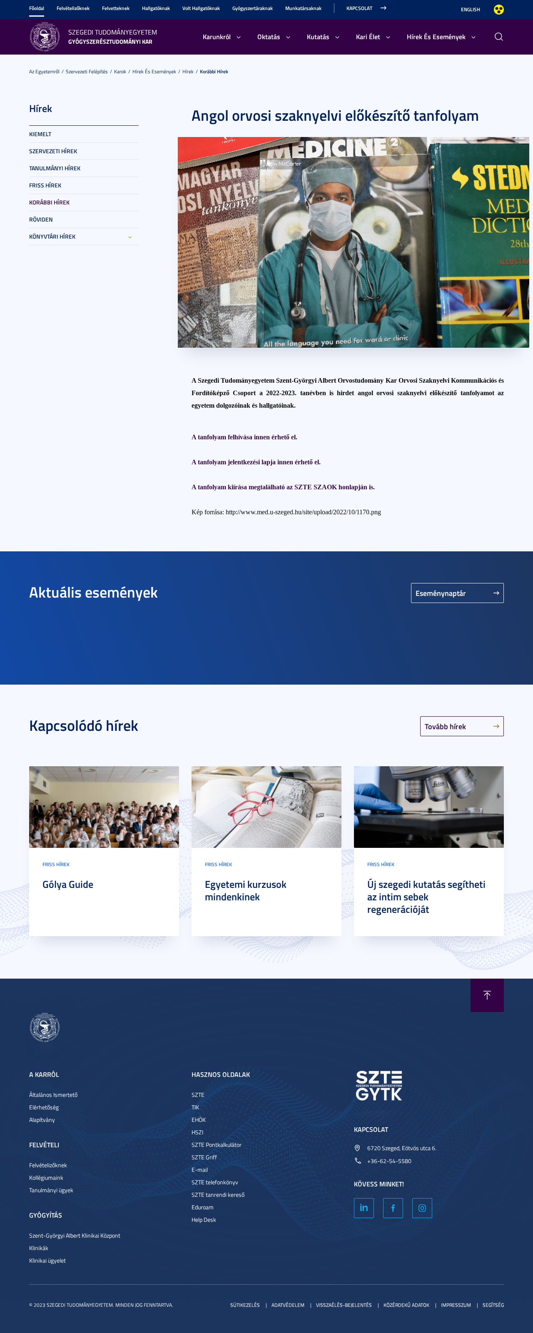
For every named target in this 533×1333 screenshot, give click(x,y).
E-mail (200, 1170)
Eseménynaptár (441, 593)
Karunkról (217, 36)
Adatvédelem (287, 1304)
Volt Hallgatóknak (201, 8)
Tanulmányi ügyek (51, 1190)
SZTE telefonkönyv (215, 1182)
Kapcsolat (359, 8)
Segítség (493, 1304)
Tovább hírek (445, 726)
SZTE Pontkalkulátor (217, 1145)
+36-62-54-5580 (389, 1161)
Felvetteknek (116, 8)
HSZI (197, 1132)
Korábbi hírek (214, 71)
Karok (120, 71)
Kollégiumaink (46, 1177)
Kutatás (318, 36)
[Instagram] (422, 1208)
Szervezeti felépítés (87, 71)
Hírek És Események (436, 36)
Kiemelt (40, 134)
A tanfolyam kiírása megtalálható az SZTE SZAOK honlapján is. (283, 487)
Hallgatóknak (156, 8)
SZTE (198, 1095)
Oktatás (268, 36)
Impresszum (456, 1304)
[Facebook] (393, 1208)
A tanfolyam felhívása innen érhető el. (244, 437)
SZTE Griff (204, 1157)
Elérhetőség (44, 1107)
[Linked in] (364, 1208)
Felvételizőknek (73, 8)
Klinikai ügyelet (47, 1260)
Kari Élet (368, 36)
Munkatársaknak (303, 8)
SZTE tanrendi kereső (218, 1194)
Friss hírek (45, 185)
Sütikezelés (245, 1304)
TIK (195, 1107)
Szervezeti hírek (53, 151)
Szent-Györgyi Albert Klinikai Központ (74, 1235)
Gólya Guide (67, 884)
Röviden (41, 219)
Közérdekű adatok (406, 1304)
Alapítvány (42, 1120)
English (470, 9)
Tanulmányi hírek (54, 168)
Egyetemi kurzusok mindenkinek (245, 890)
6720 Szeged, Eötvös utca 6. (401, 1148)
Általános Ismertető (53, 1095)
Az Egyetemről (44, 71)
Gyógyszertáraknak (252, 8)
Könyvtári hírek (52, 236)
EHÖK (199, 1120)
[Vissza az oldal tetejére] (487, 995)
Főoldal (36, 8)
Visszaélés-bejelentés (344, 1304)
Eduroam (203, 1207)
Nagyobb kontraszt (499, 10)
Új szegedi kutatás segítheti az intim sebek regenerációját (426, 896)
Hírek (188, 71)
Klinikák (38, 1248)
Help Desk (204, 1219)
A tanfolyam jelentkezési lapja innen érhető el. (256, 462)
